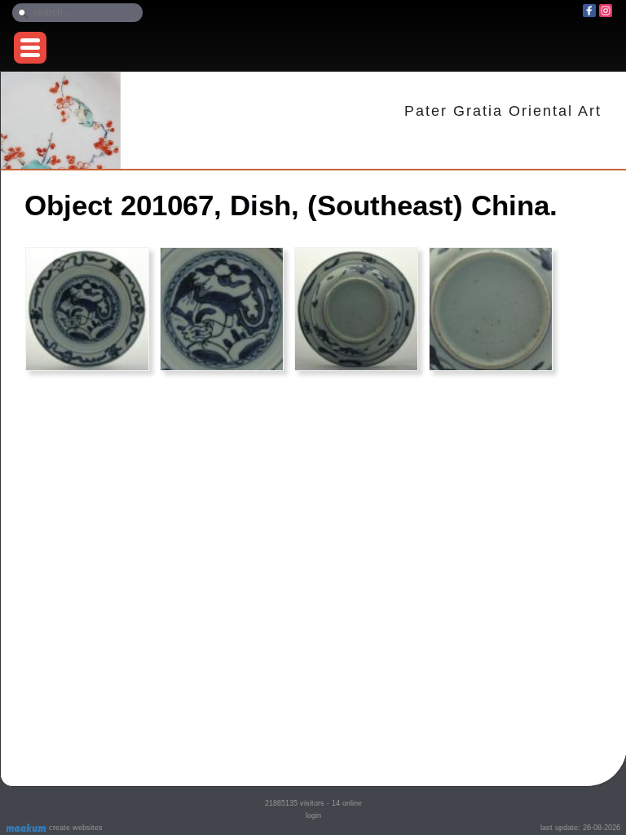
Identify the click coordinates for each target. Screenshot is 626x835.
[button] (30, 48)
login (313, 815)
